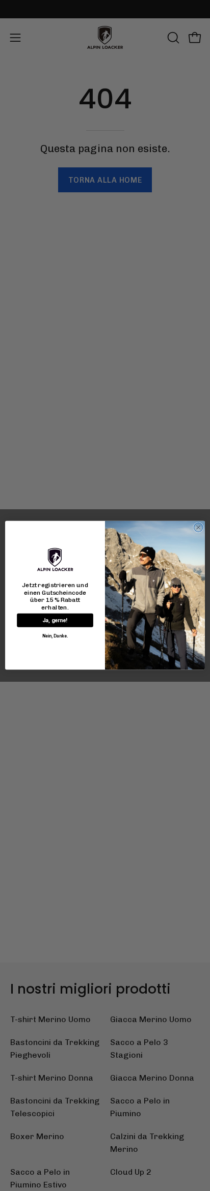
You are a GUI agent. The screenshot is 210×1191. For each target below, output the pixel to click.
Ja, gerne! (55, 621)
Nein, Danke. (55, 636)
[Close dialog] (198, 527)
